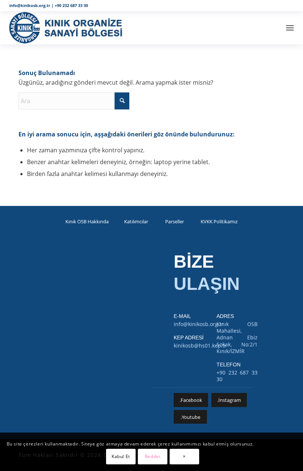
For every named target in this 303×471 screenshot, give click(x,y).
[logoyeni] (69, 27)
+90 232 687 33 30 (71, 5)
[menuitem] (290, 28)
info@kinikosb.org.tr (29, 5)
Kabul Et (121, 456)
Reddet (153, 456)
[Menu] (290, 28)
